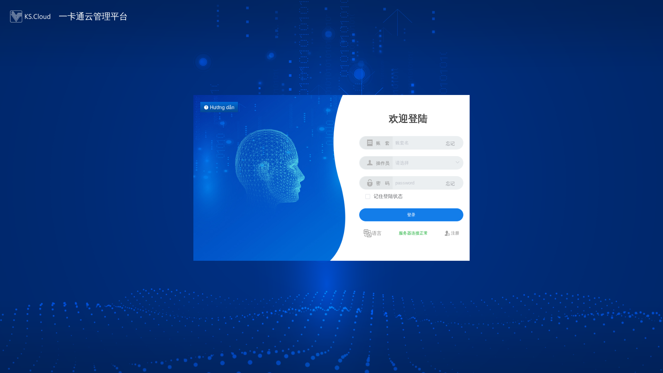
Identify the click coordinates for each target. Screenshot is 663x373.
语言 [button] (377, 232)
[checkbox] (384, 196)
